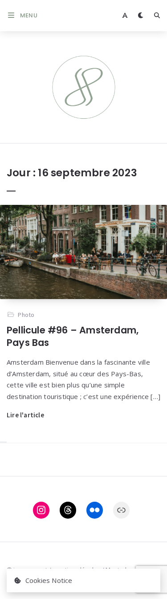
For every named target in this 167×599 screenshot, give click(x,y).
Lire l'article (25, 415)
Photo (26, 315)
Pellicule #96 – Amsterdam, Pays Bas (72, 336)
